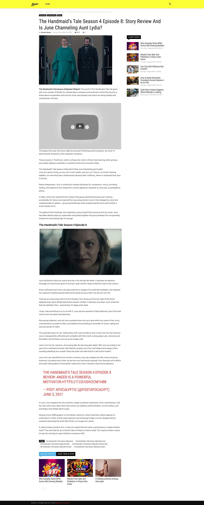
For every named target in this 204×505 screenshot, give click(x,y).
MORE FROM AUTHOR (66, 454)
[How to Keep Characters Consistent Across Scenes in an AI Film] (133, 81)
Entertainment (60, 12)
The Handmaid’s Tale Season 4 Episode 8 (59, 441)
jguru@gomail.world (62, 503)
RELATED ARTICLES (47, 454)
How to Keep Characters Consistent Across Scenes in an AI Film (152, 80)
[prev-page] (40, 488)
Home (47, 4)
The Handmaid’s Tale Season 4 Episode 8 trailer (89, 447)
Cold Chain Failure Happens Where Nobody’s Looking (152, 90)
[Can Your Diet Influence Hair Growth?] (133, 69)
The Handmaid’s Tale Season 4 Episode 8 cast (90, 441)
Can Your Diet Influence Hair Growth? (152, 67)
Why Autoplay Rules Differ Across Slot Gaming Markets (51, 480)
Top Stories (49, 12)
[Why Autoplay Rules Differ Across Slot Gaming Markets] (52, 468)
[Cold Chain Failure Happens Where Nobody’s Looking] (133, 93)
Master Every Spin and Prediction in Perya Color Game (77, 481)
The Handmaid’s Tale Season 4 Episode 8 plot (55, 444)
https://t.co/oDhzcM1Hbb (84, 382)
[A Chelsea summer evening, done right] (108, 468)
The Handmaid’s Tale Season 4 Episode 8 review (55, 447)
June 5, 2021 (53, 394)
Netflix (60, 15)
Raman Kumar (46, 32)
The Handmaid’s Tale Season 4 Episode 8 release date (89, 444)
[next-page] (44, 488)
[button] (170, 4)
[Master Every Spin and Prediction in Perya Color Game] (80, 468)
